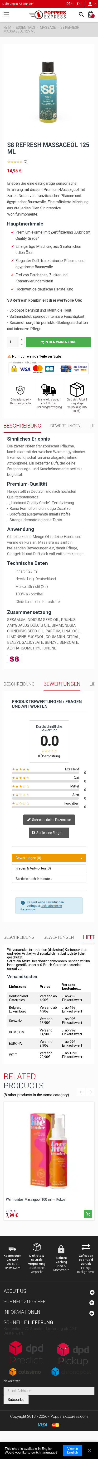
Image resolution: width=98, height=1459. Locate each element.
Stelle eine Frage (48, 832)
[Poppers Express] (49, 15)
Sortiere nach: (26, 879)
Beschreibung (22, 426)
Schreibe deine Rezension (51, 819)
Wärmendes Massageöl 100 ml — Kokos (35, 1199)
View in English (72, 1450)
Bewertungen (65, 425)
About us (15, 1291)
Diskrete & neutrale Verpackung (36, 1260)
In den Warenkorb (60, 342)
